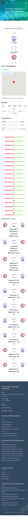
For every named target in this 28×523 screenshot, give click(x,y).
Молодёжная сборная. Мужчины (9, 494)
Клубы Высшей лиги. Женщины (9, 444)
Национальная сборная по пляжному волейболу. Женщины (13, 499)
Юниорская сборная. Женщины (9, 505)
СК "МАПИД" (5, 69)
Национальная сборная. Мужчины (9, 487)
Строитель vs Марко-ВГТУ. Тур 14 (13, 327)
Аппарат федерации (6, 424)
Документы (4, 474)
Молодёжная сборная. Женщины (9, 502)
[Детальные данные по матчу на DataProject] (15, 62)
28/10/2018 (13, 348)
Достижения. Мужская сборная (9, 433)
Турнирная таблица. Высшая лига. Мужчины (12, 451)
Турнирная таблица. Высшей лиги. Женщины (12, 453)
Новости (3, 472)
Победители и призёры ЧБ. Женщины (10, 460)
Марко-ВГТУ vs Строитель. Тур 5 (14, 356)
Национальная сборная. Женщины (9, 496)
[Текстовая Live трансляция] (12, 62)
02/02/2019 (13, 333)
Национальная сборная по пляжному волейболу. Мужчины (13, 491)
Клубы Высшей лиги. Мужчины (9, 446)
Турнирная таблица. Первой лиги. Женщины (12, 455)
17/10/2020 (13, 223)
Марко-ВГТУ (14, 52)
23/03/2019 (13, 289)
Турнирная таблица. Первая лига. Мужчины (12, 449)
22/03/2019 (13, 304)
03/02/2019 (13, 319)
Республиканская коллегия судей (9, 429)
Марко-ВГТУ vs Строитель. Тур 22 (14, 282)
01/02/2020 (13, 240)
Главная (3, 420)
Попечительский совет (7, 422)
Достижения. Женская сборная (9, 435)
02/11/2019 (13, 257)
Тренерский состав (6, 426)
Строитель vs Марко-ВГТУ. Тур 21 (13, 297)
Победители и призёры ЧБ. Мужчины (10, 458)
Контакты (3, 431)
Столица (14, 42)
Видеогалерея (5, 478)
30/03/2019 (13, 274)
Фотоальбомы (5, 476)
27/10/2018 (13, 363)
